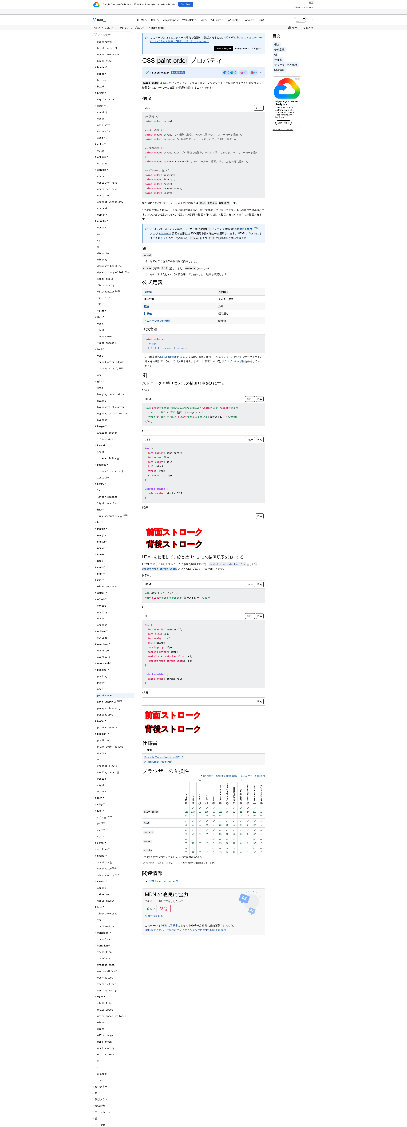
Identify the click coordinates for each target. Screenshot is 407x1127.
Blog (261, 19)
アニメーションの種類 (157, 320)
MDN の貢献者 (169, 925)
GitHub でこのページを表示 (161, 930)
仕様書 (278, 59)
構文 (276, 44)
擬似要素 (100, 1105)
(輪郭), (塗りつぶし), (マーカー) (176, 268)
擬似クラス (101, 1099)
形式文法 (150, 329)
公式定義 (279, 49)
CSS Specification (168, 356)
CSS (165, 82)
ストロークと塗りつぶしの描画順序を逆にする (183, 383)
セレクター (101, 1086)
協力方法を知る (154, 915)
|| (159, 348)
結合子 (98, 1092)
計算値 (148, 313)
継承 (146, 306)
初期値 (148, 291)
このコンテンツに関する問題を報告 (202, 930)
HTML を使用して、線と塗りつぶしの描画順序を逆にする (193, 557)
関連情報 (279, 70)
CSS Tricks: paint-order (162, 881)
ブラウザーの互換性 (285, 64)
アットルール (102, 1112)
